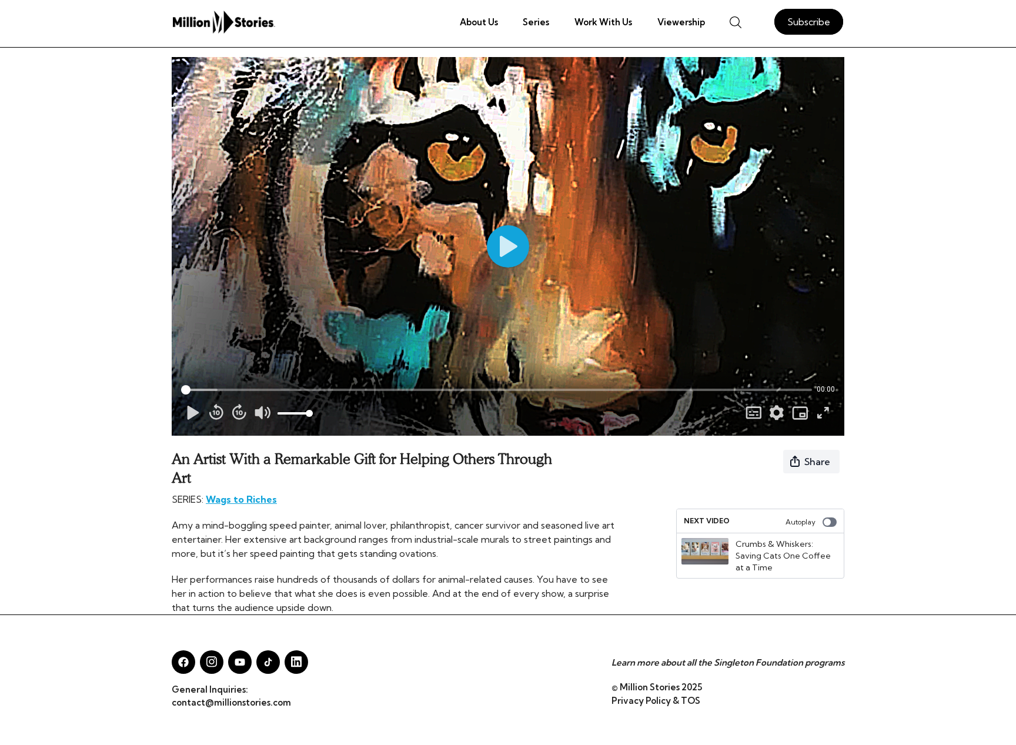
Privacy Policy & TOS (655, 700)
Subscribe (808, 22)
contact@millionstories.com (231, 702)
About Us (479, 22)
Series (536, 22)
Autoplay (801, 521)
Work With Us (603, 22)
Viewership (681, 22)
